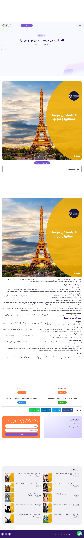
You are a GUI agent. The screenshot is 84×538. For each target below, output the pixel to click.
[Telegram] (2, 534)
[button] (80, 25)
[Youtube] (6, 534)
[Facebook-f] (9, 534)
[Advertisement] (42, 11)
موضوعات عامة (42, 35)
